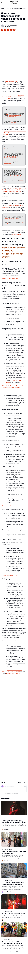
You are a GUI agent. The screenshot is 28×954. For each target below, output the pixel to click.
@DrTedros (12, 115)
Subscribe (10, 793)
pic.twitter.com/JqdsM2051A (10, 116)
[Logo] (14, 2)
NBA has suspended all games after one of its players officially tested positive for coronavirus (14, 132)
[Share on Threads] (8, 30)
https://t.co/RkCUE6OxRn (14, 218)
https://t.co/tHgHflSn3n (15, 175)
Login (6, 793)
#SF (23, 217)
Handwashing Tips (7, 506)
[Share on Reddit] (14, 30)
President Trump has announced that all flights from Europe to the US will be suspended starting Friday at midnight (14, 189)
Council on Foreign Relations (12, 81)
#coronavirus (18, 115)
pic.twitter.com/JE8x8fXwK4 (10, 157)
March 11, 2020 (12, 122)
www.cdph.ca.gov (16, 234)
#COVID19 (8, 114)
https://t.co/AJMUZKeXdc (12, 156)
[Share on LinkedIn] (11, 30)
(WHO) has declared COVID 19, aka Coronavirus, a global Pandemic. (13, 96)
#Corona (6, 218)
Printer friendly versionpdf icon (10, 278)
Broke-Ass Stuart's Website (13, 673)
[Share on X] (5, 30)
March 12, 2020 (7, 163)
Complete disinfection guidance (10, 575)
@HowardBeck (7, 149)
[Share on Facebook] (2, 30)
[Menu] (1, 2)
